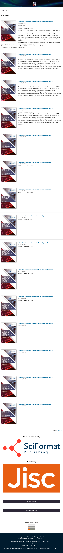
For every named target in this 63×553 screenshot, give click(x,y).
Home (2, 10)
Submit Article (31, 501)
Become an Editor (31, 510)
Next (59, 430)
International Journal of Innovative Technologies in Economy (35, 21)
